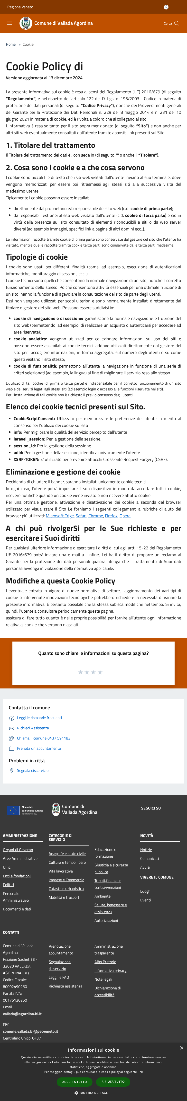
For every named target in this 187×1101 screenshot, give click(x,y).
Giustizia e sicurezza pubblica (111, 868)
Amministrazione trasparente (108, 949)
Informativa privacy (110, 970)
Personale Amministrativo (16, 896)
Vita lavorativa (61, 871)
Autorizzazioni (106, 920)
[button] (93, 1092)
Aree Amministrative (20, 858)
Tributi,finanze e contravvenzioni (107, 884)
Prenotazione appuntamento (61, 949)
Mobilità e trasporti (64, 897)
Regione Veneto (20, 7)
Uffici (7, 867)
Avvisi (145, 867)
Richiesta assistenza (65, 986)
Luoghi (145, 891)
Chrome (95, 515)
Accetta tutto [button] (74, 1082)
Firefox (111, 515)
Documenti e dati (17, 909)
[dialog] (93, 1072)
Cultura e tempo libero (67, 862)
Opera (125, 515)
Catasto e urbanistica (66, 888)
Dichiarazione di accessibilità (107, 991)
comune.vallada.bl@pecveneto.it (30, 1031)
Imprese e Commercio (66, 880)
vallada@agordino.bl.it (22, 1014)
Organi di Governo (18, 850)
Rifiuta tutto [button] (113, 1082)
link (140, 1072)
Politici (8, 885)
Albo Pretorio (105, 962)
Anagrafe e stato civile (67, 853)
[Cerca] (177, 23)
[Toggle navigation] (10, 23)
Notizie (146, 850)
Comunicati (149, 858)
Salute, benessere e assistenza (110, 908)
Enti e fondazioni (17, 876)
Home (11, 44)
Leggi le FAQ (59, 977)
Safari (81, 515)
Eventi (145, 900)
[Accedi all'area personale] (166, 7)
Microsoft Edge (60, 515)
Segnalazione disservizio (60, 965)
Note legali (103, 979)
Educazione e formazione (105, 852)
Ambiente (102, 896)
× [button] (181, 1048)
